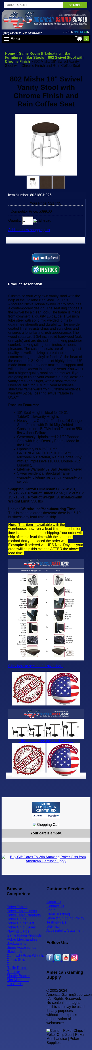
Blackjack (14, 951)
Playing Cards (18, 931)
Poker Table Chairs (22, 911)
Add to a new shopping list (29, 230)
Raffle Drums (17, 968)
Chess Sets (16, 960)
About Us (53, 902)
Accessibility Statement (64, 930)
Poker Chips (16, 919)
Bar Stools (35, 57)
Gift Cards (15, 984)
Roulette (13, 972)
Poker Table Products (24, 915)
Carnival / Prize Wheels (25, 956)
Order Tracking (58, 914)
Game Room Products (24, 935)
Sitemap (53, 926)
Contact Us (55, 906)
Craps (11, 964)
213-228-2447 (33, 33)
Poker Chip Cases (21, 927)
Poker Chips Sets (20, 923)
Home (10, 53)
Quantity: (15, 220)
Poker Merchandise (22, 939)
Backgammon (18, 943)
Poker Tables (17, 907)
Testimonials (56, 922)
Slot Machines (18, 980)
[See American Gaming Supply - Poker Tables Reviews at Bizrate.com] (46, 810)
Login (50, 910)
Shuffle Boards (18, 976)
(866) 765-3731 (12, 33)
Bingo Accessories (21, 947)
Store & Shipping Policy (65, 918)
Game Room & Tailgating (40, 53)
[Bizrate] (84, 820)
